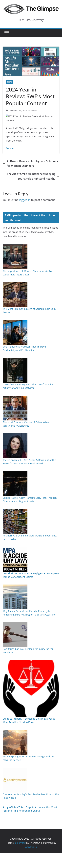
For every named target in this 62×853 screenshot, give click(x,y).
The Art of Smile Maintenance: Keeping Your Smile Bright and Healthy (31, 176)
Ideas (9, 82)
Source (10, 148)
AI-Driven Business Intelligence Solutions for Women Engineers (32, 163)
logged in (24, 200)
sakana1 (35, 110)
